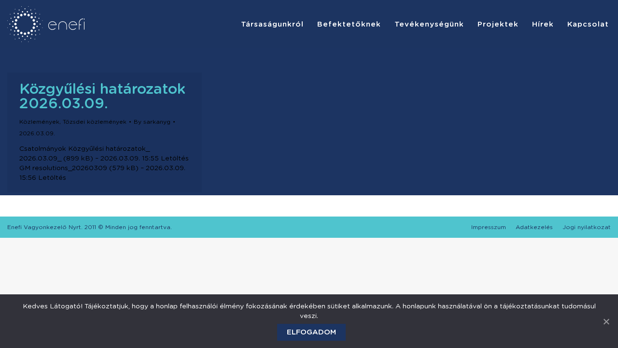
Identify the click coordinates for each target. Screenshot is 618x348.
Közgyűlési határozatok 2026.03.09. (102, 96)
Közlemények (39, 122)
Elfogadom (311, 332)
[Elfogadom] (606, 321)
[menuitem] (272, 24)
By (152, 122)
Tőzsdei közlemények (94, 122)
